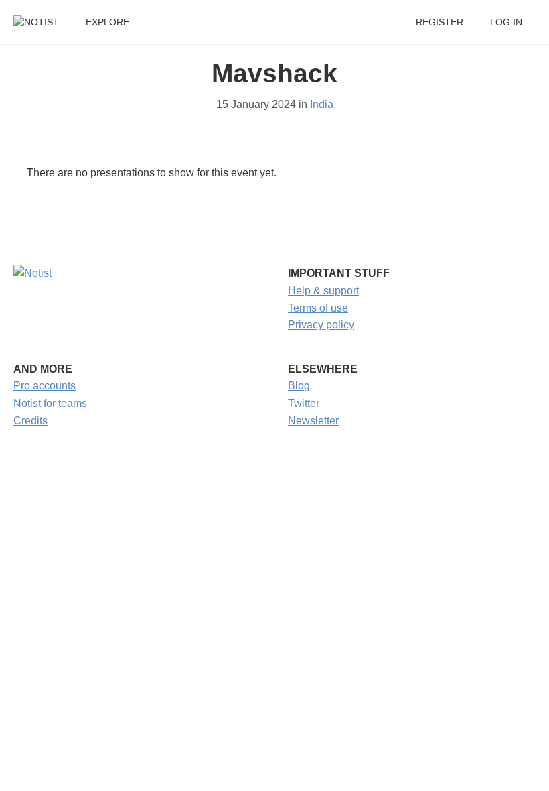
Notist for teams (50, 403)
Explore (107, 22)
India (321, 104)
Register (439, 22)
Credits (30, 420)
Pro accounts (44, 385)
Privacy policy (321, 324)
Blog (299, 385)
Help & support (323, 290)
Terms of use (318, 308)
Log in (506, 22)
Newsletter (313, 420)
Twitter (303, 403)
